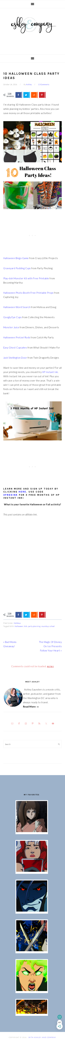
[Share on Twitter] (26, 95)
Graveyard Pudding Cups (17, 268)
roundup (45, 626)
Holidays (17, 623)
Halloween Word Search (16, 307)
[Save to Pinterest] (42, 95)
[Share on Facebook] (18, 95)
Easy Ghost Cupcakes (15, 347)
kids (25, 626)
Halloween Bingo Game (16, 258)
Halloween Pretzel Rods (16, 337)
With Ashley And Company (32, 30)
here (22, 491)
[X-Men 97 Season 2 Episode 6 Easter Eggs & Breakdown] (31, 990)
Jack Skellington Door (15, 357)
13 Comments (43, 84)
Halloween (19, 626)
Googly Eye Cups (12, 317)
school (52, 626)
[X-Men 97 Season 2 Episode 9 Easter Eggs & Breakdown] (31, 870)
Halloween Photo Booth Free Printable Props (28, 292)
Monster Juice (11, 327)
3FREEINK (10, 494)
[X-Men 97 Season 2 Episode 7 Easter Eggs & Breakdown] (31, 950)
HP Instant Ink (50, 372)
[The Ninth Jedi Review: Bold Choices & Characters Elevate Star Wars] (31, 831)
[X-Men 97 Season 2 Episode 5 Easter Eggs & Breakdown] (31, 1012)
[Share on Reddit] (34, 95)
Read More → (31, 706)
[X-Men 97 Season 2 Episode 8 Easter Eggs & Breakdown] (31, 910)
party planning (34, 626)
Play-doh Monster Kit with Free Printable (26, 278)
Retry (50, 667)
